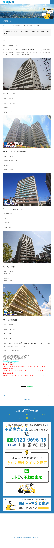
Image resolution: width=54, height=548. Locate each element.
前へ (5, 395)
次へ (49, 395)
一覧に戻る (27, 399)
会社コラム (9, 25)
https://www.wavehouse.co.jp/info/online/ (11, 361)
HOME (4, 25)
